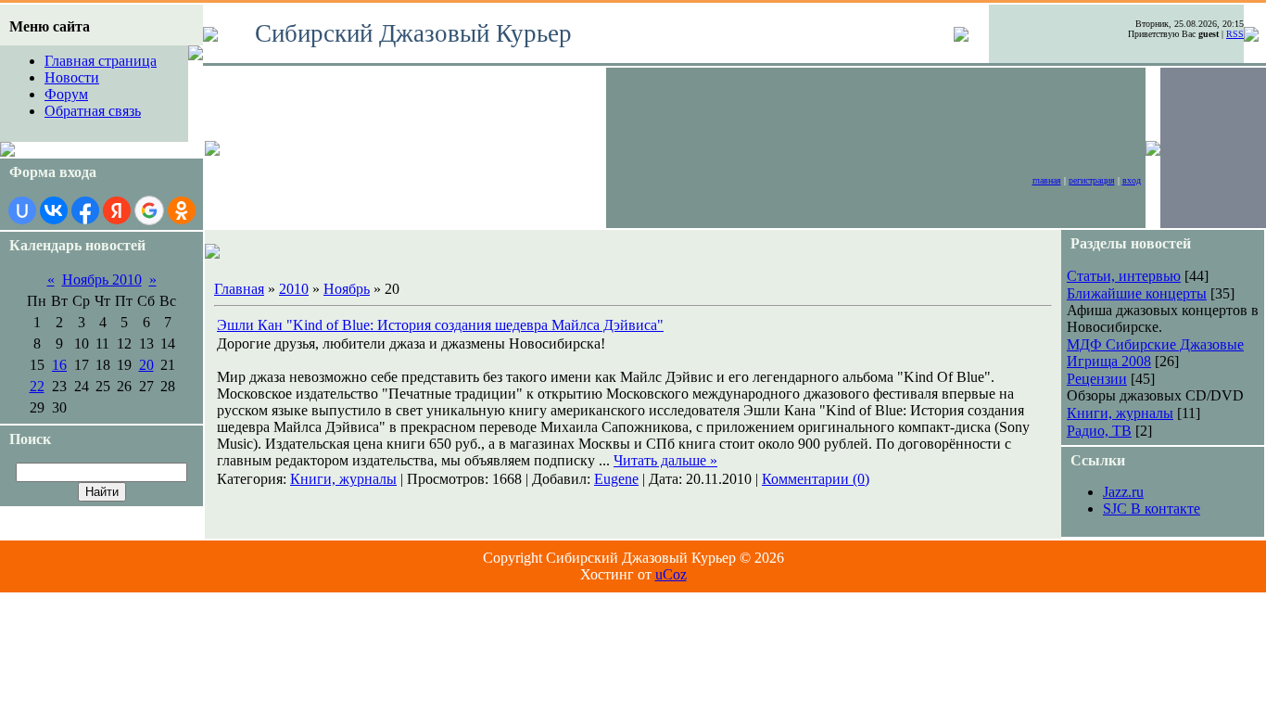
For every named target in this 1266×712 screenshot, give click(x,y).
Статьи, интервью (1124, 276)
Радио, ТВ (1099, 431)
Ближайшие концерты (1137, 293)
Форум (66, 94)
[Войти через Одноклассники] (182, 210)
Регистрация (1092, 180)
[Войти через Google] (149, 210)
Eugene (616, 479)
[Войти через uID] (22, 210)
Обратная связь (92, 111)
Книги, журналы (343, 479)
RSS (1235, 34)
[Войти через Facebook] (85, 210)
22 (37, 386)
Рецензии (1097, 379)
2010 (294, 289)
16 (59, 365)
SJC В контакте (1151, 508)
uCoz (671, 574)
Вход (1131, 180)
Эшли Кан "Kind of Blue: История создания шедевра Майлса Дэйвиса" (440, 325)
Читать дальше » (665, 460)
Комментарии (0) (815, 479)
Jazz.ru (1123, 492)
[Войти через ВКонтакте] (54, 210)
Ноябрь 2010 (102, 279)
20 (146, 365)
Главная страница (100, 61)
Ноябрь (346, 289)
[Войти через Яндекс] (117, 210)
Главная (1046, 180)
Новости (71, 77)
